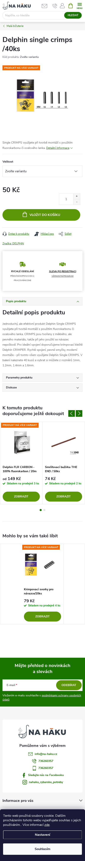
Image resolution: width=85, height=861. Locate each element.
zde (47, 825)
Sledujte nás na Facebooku (46, 775)
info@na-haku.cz (46, 754)
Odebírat (68, 685)
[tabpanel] (21, 463)
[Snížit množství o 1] (76, 202)
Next (79, 413)
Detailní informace (57, 148)
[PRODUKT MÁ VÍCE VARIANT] (21, 442)
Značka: (13, 243)
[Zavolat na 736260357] (54, 5)
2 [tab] (44, 510)
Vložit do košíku (45, 215)
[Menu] (79, 5)
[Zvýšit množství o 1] (76, 196)
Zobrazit (21, 496)
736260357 (45, 761)
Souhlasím (42, 849)
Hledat (73, 15)
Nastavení (42, 834)
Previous (71, 413)
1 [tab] (41, 510)
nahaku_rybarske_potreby (46, 782)
